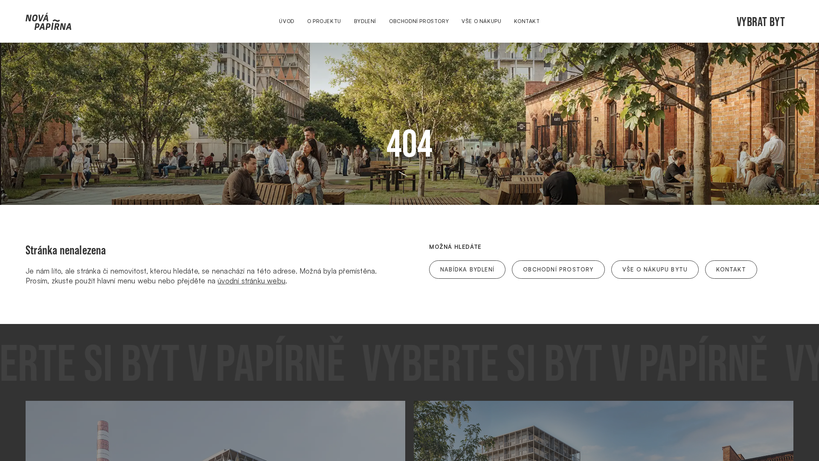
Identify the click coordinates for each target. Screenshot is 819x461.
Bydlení (365, 21)
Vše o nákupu (481, 21)
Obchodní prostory (419, 21)
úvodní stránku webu (251, 280)
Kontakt (527, 21)
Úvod (286, 21)
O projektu (324, 21)
